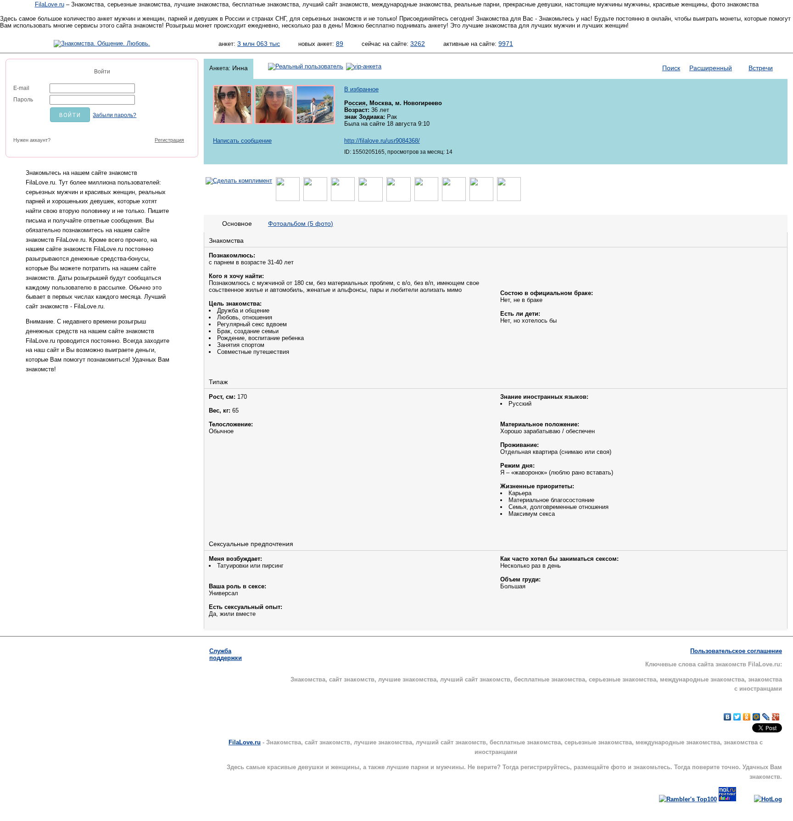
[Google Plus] (776, 717)
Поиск (671, 68)
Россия (355, 103)
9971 (505, 43)
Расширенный (710, 68)
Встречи (760, 68)
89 (339, 43)
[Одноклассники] (747, 717)
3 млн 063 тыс (258, 43)
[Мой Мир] (756, 717)
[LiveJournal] (766, 717)
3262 (417, 43)
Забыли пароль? (114, 115)
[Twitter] (737, 717)
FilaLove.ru (49, 4)
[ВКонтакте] (727, 717)
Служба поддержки (225, 654)
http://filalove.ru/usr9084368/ (382, 140)
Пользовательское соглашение (736, 651)
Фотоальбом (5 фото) (300, 223)
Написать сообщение (242, 140)
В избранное (361, 89)
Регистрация (169, 140)
